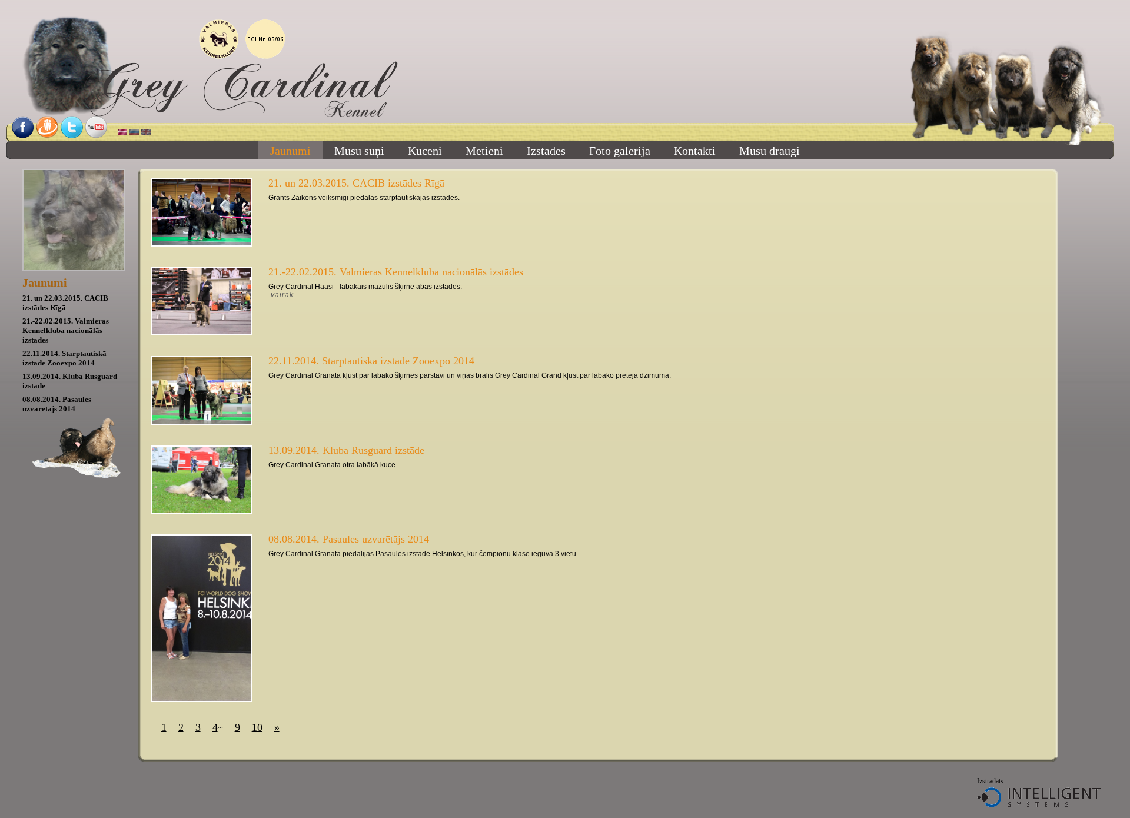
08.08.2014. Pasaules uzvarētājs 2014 (56, 404)
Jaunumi (290, 150)
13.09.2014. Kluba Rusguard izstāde (346, 450)
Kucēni (425, 150)
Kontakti (695, 150)
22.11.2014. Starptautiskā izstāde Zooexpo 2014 (64, 358)
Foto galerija (619, 150)
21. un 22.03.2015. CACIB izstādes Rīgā (65, 303)
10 (257, 727)
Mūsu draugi (769, 150)
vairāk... (286, 295)
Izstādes (546, 150)
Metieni (484, 150)
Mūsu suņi (359, 150)
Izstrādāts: (991, 781)
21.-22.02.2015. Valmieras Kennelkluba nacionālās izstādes (65, 330)
